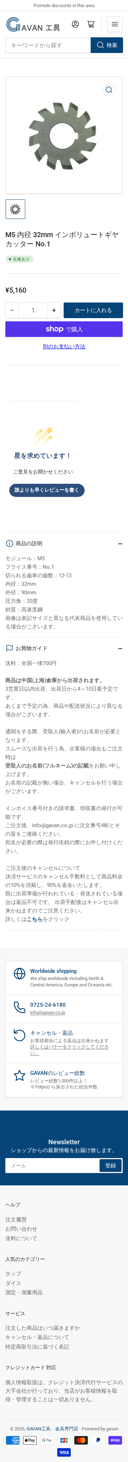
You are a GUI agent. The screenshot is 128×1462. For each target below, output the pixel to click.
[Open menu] (115, 24)
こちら (35, 919)
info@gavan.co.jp (47, 1012)
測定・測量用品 (24, 1292)
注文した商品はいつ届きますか (42, 1328)
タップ (13, 1273)
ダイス (13, 1283)
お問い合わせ (21, 1229)
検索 (112, 45)
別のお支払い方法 (64, 346)
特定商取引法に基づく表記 (37, 1347)
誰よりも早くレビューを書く (47, 490)
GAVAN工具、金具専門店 (52, 1428)
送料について (21, 1238)
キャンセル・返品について (37, 1337)
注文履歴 (16, 1219)
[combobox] (64, 45)
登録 (110, 1165)
